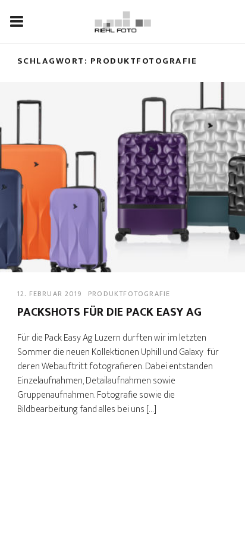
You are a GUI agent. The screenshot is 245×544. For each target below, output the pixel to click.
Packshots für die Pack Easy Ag (109, 312)
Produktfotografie (129, 294)
